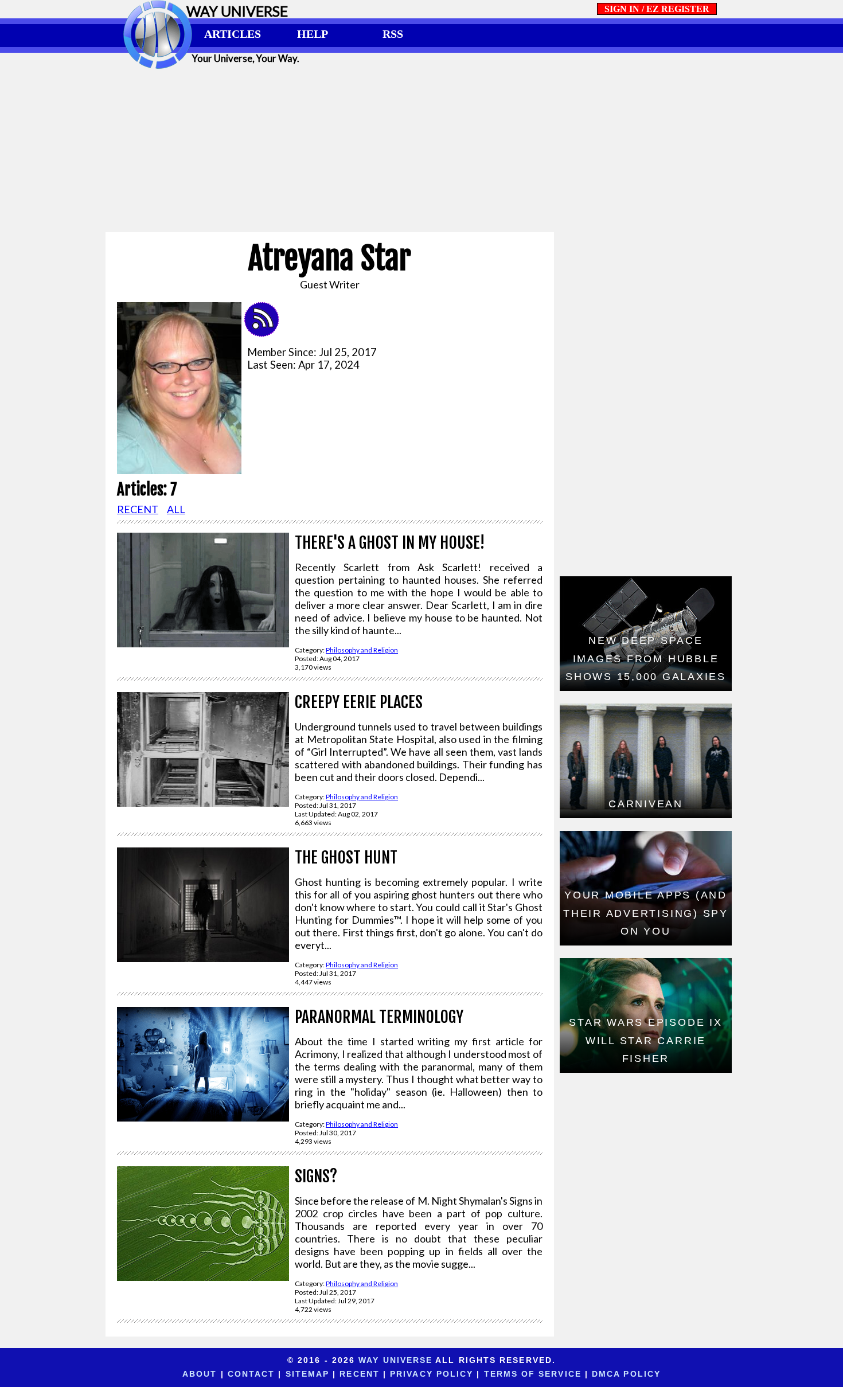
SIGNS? (316, 1176)
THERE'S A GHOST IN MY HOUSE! (390, 543)
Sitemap (308, 1373)
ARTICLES (232, 34)
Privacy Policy (431, 1373)
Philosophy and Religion (362, 650)
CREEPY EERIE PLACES (359, 702)
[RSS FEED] (265, 332)
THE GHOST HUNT (346, 857)
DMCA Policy (626, 1373)
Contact (251, 1373)
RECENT (137, 509)
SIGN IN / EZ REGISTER (657, 8)
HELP (312, 34)
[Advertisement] (421, 150)
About (199, 1373)
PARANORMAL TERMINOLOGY (379, 1017)
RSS (393, 34)
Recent (359, 1373)
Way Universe (395, 1360)
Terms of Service (532, 1373)
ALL (176, 509)
